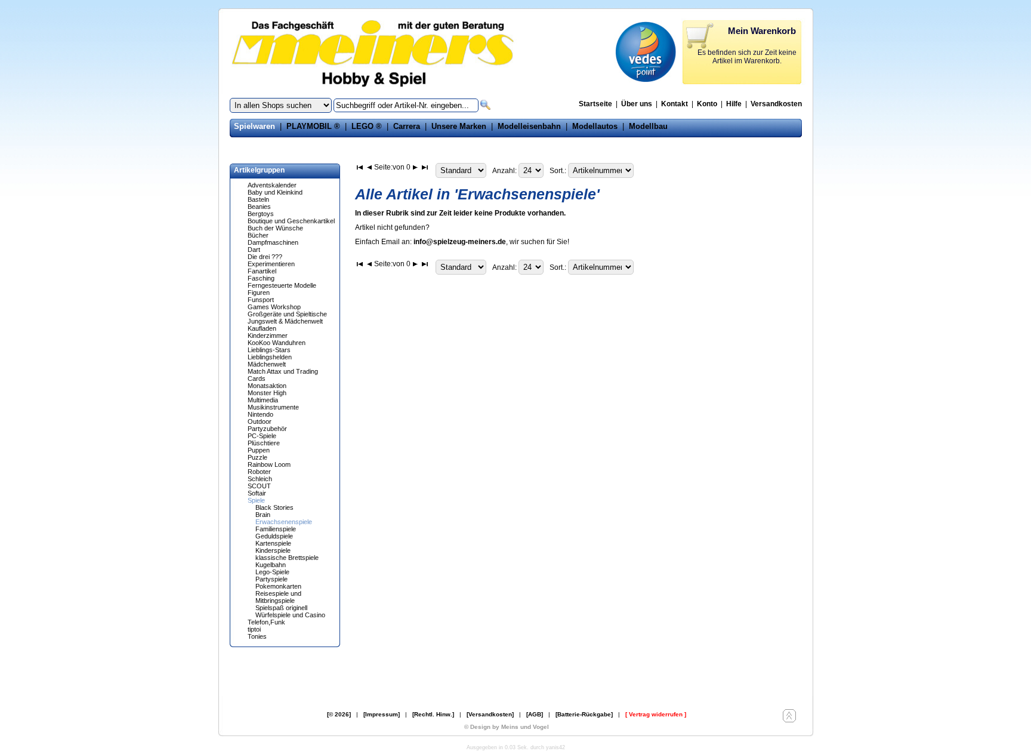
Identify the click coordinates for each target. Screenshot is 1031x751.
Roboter (259, 471)
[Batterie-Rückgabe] (584, 714)
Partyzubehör (267, 428)
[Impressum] (381, 714)
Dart (254, 249)
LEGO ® (366, 126)
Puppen (259, 450)
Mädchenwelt (267, 364)
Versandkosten (776, 104)
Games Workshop (274, 306)
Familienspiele (275, 529)
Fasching (261, 278)
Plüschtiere (264, 443)
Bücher (258, 235)
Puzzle (257, 457)
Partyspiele (271, 579)
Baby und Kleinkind (275, 192)
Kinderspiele (273, 550)
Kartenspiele (273, 543)
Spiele (256, 500)
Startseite (595, 104)
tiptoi (254, 629)
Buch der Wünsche (275, 228)
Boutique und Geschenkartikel (291, 220)
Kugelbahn (270, 564)
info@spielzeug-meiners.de (459, 242)
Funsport (261, 299)
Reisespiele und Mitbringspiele (278, 597)
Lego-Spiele (272, 571)
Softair (257, 493)
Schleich (260, 478)
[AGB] (534, 714)
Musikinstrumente (273, 407)
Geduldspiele (274, 536)
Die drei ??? (265, 256)
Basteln (258, 199)
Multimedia (263, 400)
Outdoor (259, 421)
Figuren (259, 292)
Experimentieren (271, 263)
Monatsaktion (267, 385)
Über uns (636, 104)
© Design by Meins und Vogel (506, 727)
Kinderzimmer (268, 335)
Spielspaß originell (281, 607)
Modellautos (595, 126)
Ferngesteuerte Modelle (282, 285)
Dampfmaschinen (273, 242)
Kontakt (674, 104)
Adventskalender (272, 185)
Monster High (267, 392)
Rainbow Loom (269, 464)
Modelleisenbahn (529, 126)
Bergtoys (261, 213)
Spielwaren (254, 126)
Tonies (257, 636)
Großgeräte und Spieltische (287, 314)
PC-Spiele (262, 435)
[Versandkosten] (490, 714)
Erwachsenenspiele (283, 521)
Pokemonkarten (278, 586)
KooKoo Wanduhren (276, 342)
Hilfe (734, 104)
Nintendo (260, 414)
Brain (262, 514)
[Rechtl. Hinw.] (433, 714)
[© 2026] (339, 714)
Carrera (406, 126)
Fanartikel (262, 271)
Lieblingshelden (270, 357)
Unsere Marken (458, 126)
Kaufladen (262, 328)
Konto (707, 104)
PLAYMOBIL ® (313, 126)
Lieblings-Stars (269, 349)
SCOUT (259, 486)
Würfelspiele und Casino (290, 614)
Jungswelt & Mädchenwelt (285, 321)
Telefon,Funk (266, 622)
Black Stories (274, 507)
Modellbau (648, 126)
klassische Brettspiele (287, 557)
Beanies (259, 206)
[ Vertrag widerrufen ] (655, 714)
